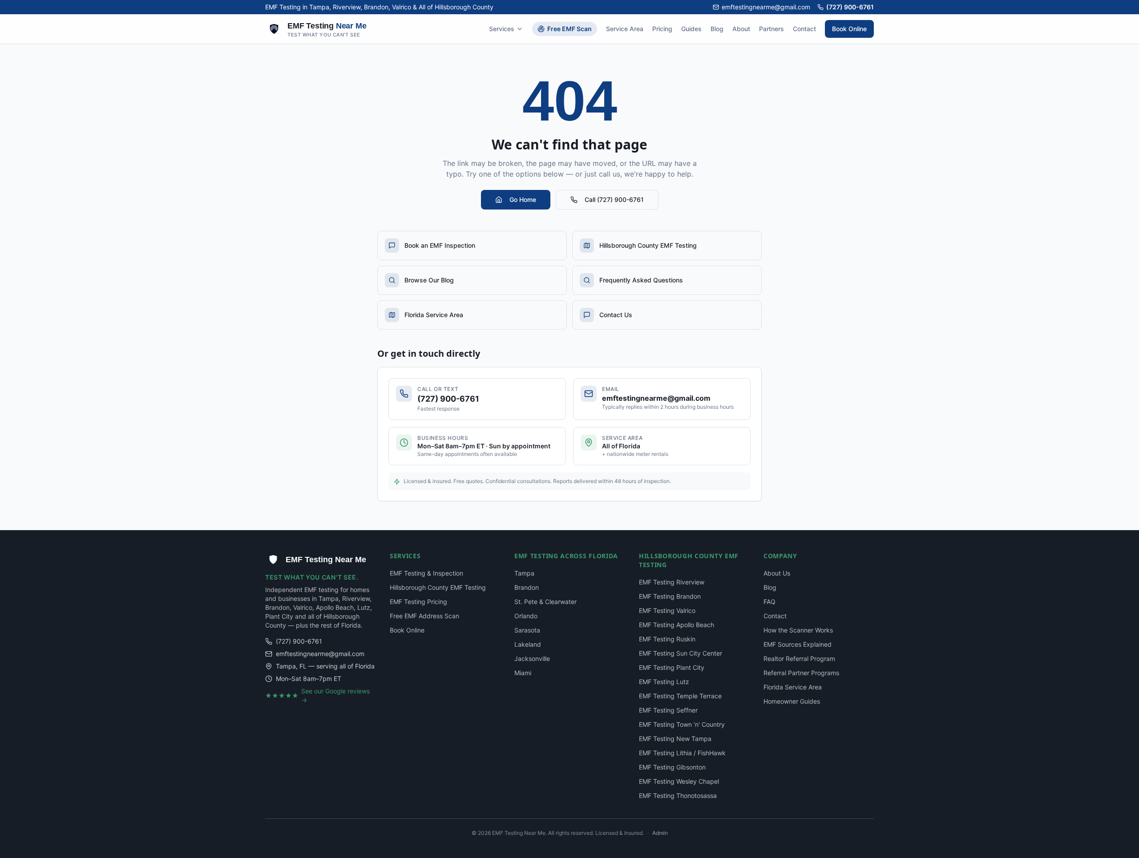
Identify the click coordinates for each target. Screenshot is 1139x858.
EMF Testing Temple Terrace (680, 696)
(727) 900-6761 (850, 7)
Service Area (624, 28)
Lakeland (527, 644)
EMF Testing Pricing (418, 601)
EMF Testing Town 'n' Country (682, 724)
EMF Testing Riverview (671, 582)
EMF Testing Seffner (668, 710)
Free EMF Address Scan (424, 616)
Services (501, 28)
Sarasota (527, 630)
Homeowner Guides (791, 701)
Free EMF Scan (569, 28)
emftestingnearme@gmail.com (766, 7)
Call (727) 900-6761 (614, 199)
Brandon (526, 587)
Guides (691, 28)
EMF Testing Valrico (667, 610)
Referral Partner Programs (801, 673)
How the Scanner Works (798, 630)
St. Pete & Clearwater (545, 601)
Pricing (662, 28)
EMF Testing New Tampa (675, 738)
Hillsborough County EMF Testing (438, 587)
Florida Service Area (792, 687)
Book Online (849, 28)
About (741, 28)
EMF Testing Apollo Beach (676, 624)
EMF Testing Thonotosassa (678, 795)
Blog (717, 28)
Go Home (522, 199)
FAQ (769, 601)
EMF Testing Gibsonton (672, 767)
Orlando (525, 616)
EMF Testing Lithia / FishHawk (682, 753)
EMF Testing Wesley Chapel (679, 781)
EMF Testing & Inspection (426, 573)
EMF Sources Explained (797, 644)
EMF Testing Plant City (671, 667)
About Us (776, 573)
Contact (804, 28)
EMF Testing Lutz (664, 681)
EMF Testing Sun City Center (680, 653)
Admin (660, 833)
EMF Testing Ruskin (667, 639)
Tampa (524, 573)
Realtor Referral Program (799, 658)
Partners (771, 28)
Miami (522, 673)
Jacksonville (532, 658)
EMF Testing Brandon (670, 596)
